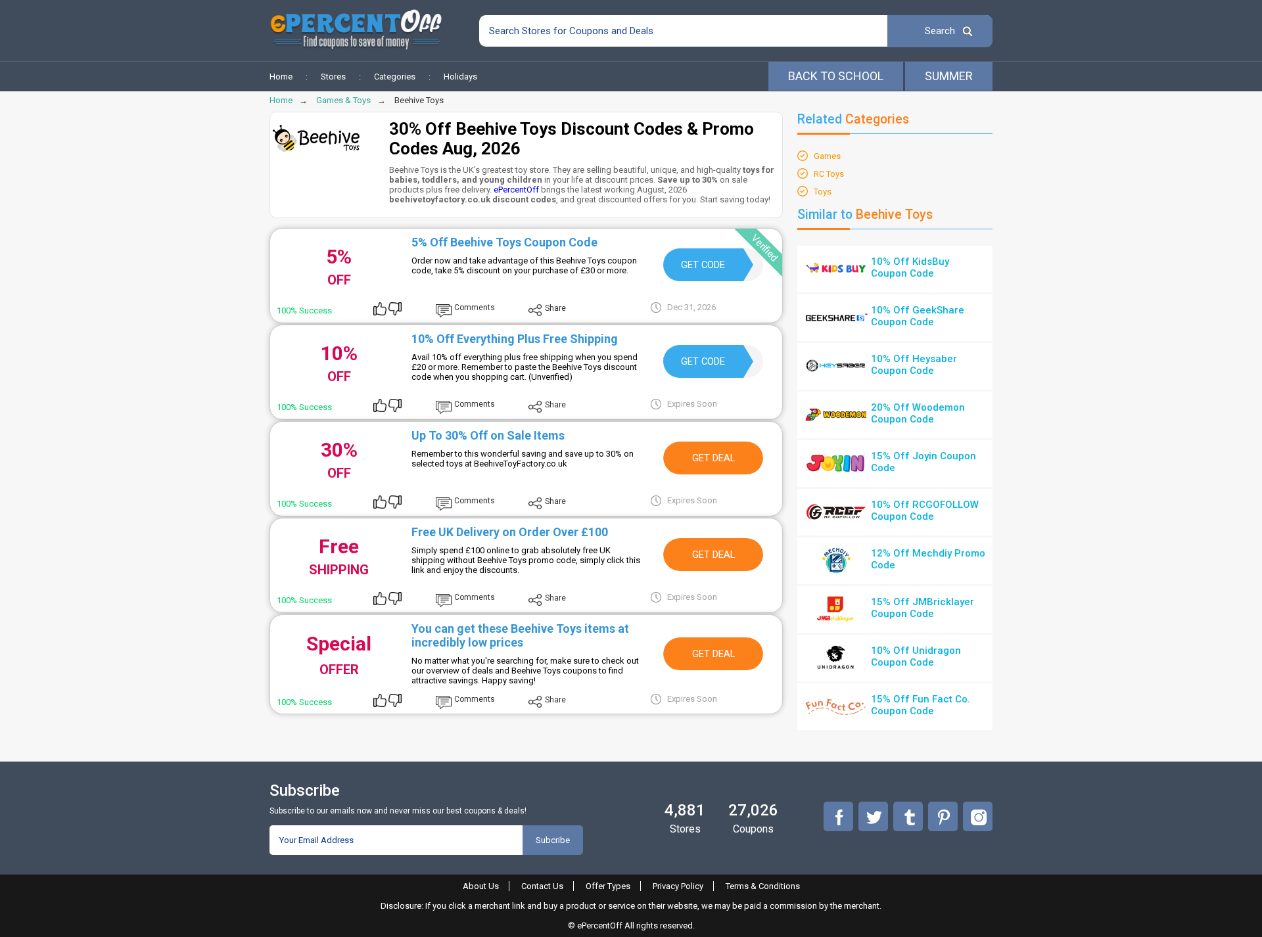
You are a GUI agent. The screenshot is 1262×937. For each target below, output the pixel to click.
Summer (949, 76)
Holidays (460, 76)
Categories (394, 76)
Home (280, 76)
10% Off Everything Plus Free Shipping (514, 339)
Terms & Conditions (763, 886)
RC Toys (829, 174)
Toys (822, 191)
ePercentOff (516, 189)
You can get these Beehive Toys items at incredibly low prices (520, 635)
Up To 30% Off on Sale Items (488, 435)
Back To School (835, 76)
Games (827, 156)
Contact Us (542, 886)
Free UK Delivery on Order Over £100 (509, 532)
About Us (481, 886)
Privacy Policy (678, 886)
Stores (333, 76)
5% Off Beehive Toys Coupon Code (504, 242)
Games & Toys (343, 100)
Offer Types (608, 886)
